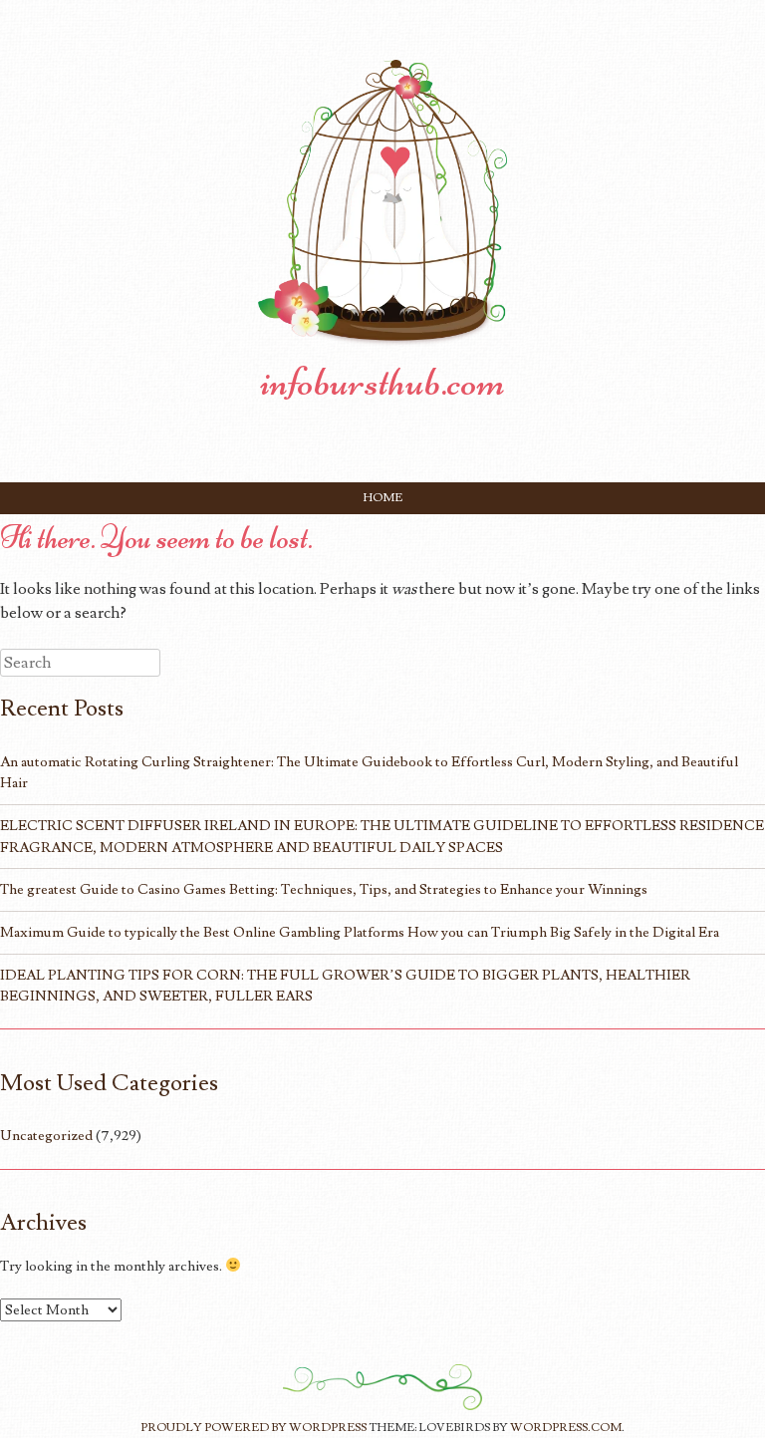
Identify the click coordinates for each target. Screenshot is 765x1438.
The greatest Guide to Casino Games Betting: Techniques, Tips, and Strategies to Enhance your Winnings (323, 889)
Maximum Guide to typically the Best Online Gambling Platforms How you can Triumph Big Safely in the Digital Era (359, 932)
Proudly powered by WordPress (253, 1427)
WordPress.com (566, 1427)
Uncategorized (46, 1135)
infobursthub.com (382, 382)
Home (383, 497)
